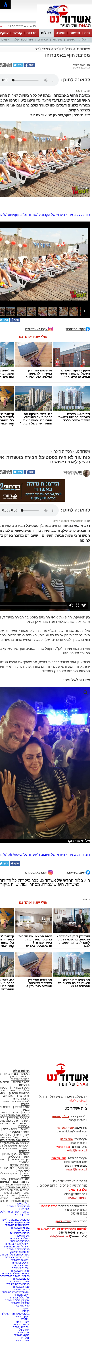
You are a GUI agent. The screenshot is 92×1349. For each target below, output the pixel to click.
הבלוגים (24, 1151)
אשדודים (43, 39)
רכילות (46, 33)
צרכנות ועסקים (19, 1165)
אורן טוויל (24, 1329)
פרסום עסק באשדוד (17, 1206)
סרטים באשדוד (20, 1200)
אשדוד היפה (22, 1134)
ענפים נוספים (22, 1106)
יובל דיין (25, 1337)
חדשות (74, 33)
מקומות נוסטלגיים (19, 1159)
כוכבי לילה (42, 49)
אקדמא (25, 1319)
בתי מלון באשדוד (19, 1227)
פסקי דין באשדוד (19, 1179)
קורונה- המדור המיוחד (17, 1184)
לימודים (9, 1167)
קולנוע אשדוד (21, 1335)
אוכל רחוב (8, 1095)
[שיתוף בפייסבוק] (29, 66)
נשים (26, 1192)
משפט (25, 1176)
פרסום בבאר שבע (19, 1251)
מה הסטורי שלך (23, 39)
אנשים (71, 39)
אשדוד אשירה (21, 1340)
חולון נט (24, 1308)
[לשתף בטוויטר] (17, 66)
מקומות (57, 39)
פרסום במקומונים (19, 1233)
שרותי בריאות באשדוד (17, 1257)
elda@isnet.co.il (77, 1150)
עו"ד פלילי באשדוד (18, 1297)
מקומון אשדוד (21, 1235)
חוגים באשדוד (21, 1265)
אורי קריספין (58, 1158)
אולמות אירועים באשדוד (15, 1292)
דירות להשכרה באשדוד (16, 1246)
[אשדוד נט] (62, 1087)
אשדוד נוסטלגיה (18, 1156)
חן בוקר (79, 90)
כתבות (25, 1112)
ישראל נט (24, 1208)
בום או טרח (11, 1073)
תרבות (31, 33)
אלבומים (23, 1126)
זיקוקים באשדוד (20, 1316)
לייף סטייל (22, 1170)
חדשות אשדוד (20, 1079)
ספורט (60, 33)
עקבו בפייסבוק (75, 328)
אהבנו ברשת (12, 1192)
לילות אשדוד (10, 1129)
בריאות (25, 1173)
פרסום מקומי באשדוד (17, 1222)
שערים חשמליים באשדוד (15, 1273)
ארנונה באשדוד (20, 1268)
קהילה (17, 33)
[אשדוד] (64, 28)
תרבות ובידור (21, 1098)
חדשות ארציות (21, 1082)
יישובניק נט (22, 1230)
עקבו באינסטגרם (36, 328)
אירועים (25, 1129)
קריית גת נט (22, 1305)
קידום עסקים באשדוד (17, 1225)
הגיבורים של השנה (18, 1118)
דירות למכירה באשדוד (17, 1243)
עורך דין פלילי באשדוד (16, 1300)
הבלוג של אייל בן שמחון (16, 1153)
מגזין (26, 1109)
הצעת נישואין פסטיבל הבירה (68, 521)
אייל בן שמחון (22, 1214)
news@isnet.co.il (76, 1169)
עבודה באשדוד (20, 1286)
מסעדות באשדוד (19, 1241)
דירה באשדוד (21, 1294)
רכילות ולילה (63, 49)
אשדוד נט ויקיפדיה (18, 1281)
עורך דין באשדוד (20, 1302)
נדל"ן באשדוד (21, 1203)
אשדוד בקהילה (19, 1132)
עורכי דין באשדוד (19, 1270)
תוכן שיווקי (23, 1167)
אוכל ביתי (23, 1090)
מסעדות (24, 1085)
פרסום (25, 1311)
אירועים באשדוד (20, 1260)
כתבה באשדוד (21, 1289)
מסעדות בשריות (20, 1087)
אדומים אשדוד (21, 1327)
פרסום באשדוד (20, 1278)
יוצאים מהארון (18, 1076)
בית (87, 33)
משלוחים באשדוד (19, 1238)
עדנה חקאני (22, 1332)
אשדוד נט (82, 49)
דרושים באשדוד (20, 1262)
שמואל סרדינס (21, 1324)
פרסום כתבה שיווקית (17, 1284)
